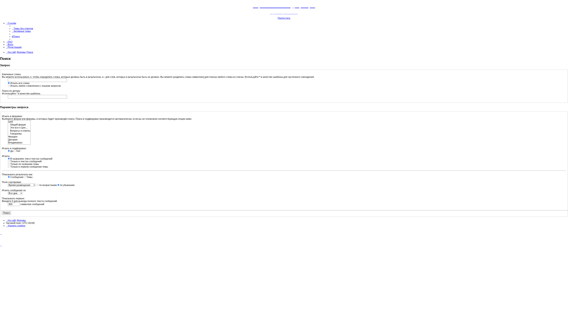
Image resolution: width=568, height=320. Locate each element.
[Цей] (19, 121)
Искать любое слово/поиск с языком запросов (35, 86)
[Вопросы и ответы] (19, 130)
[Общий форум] (19, 124)
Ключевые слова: (11, 74)
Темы (29, 177)
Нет (18, 151)
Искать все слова (19, 83)
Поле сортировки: (11, 182)
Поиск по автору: (11, 91)
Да (11, 151)
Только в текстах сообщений (26, 161)
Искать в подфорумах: (14, 148)
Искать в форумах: (12, 116)
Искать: (6, 156)
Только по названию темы (24, 164)
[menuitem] (22, 28)
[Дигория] (19, 139)
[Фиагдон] (19, 136)
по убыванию (67, 185)
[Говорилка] (19, 133)
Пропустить (284, 18)
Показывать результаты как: (17, 174)
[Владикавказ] (19, 142)
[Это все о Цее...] (19, 127)
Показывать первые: (13, 198)
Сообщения (16, 177)
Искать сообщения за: (14, 190)
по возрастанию (48, 185)
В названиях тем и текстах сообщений (31, 158)
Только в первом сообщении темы (29, 166)
